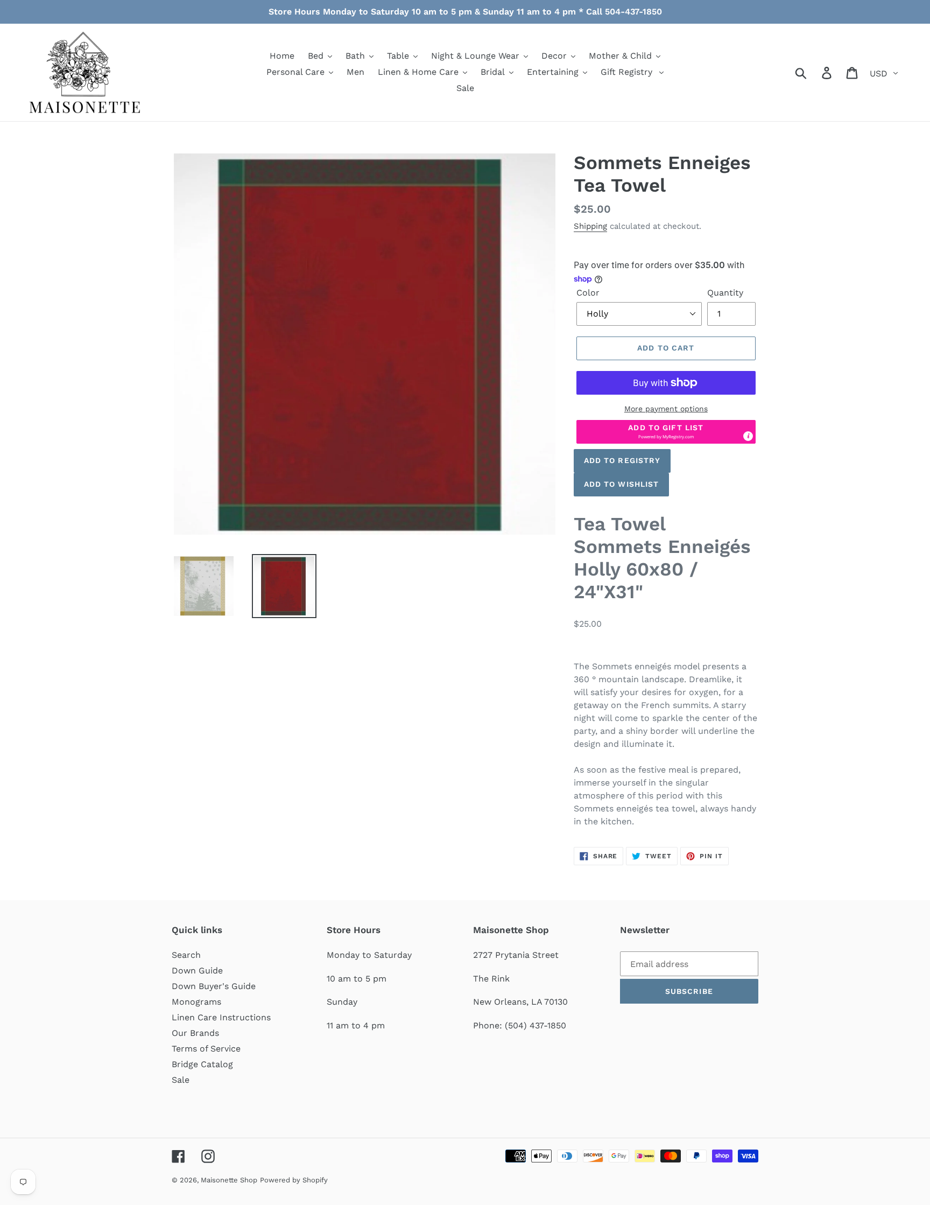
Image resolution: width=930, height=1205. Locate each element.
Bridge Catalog (202, 1064)
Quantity (725, 293)
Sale (180, 1080)
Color (588, 293)
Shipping (590, 226)
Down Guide (197, 970)
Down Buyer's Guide (214, 986)
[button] (666, 432)
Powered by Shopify (294, 1180)
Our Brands (195, 1033)
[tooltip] (748, 436)
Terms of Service (206, 1048)
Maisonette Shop (229, 1180)
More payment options (666, 408)
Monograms (196, 1002)
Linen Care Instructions (221, 1017)
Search (186, 955)
